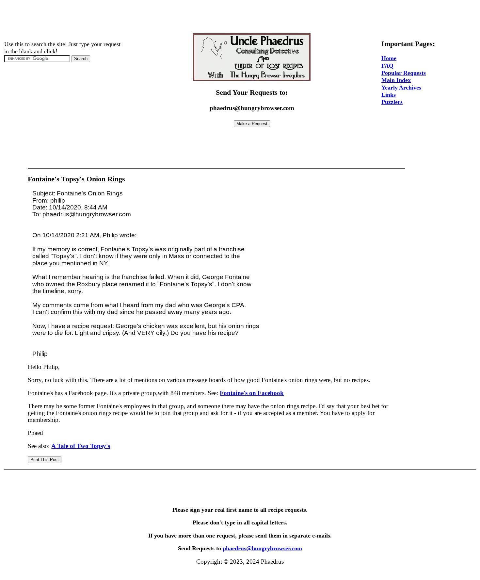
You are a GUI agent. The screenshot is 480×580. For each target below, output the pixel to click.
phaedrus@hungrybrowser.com (262, 548)
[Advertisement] (240, 17)
